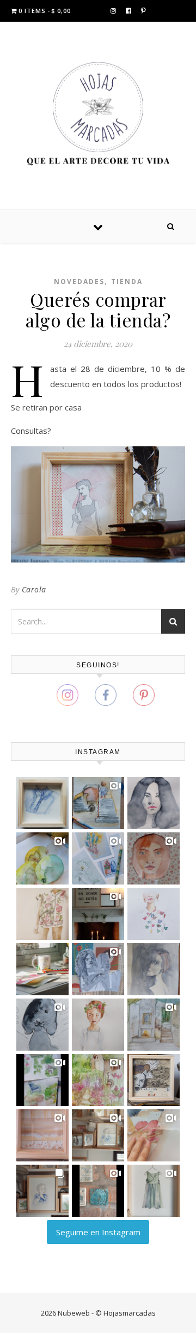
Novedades (79, 281)
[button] (42, 803)
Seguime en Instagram (98, 1232)
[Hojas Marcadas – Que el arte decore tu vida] (98, 114)
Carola (34, 589)
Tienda (127, 281)
